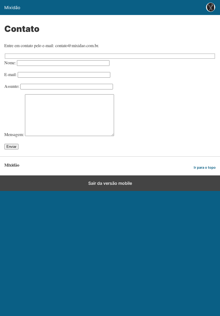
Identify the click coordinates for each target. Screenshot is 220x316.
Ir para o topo (205, 167)
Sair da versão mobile (110, 183)
